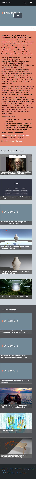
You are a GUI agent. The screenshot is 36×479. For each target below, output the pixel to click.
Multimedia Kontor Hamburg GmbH (16, 135)
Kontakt (9, 471)
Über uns (5, 469)
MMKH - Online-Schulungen (13, 141)
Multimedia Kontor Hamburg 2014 (15, 473)
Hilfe (4, 471)
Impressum (30, 469)
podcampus (7, 2)
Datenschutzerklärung (17, 469)
